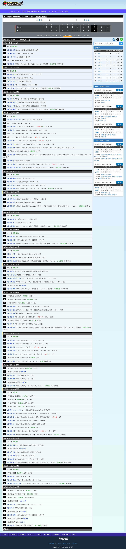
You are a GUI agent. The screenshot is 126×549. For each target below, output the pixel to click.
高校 (13, 534)
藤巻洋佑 (114, 176)
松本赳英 (119, 158)
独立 (65, 534)
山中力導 (96, 160)
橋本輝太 (114, 117)
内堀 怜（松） (103, 120)
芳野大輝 (108, 174)
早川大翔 (107, 193)
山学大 (100, 62)
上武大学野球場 (41, 17)
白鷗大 (100, 53)
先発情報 (86, 35)
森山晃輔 (103, 176)
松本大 (39, 20)
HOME (4, 534)
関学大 (100, 65)
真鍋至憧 (119, 176)
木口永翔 (108, 194)
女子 (56, 534)
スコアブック (78, 35)
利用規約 (74, 543)
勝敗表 (43, 11)
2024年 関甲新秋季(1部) (30, 11)
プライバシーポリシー (63, 543)
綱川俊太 (108, 117)
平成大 (100, 77)
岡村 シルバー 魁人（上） (106, 178)
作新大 (100, 74)
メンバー (47, 35)
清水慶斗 (103, 174)
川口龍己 (108, 176)
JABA (39, 534)
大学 (17, 11)
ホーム (11, 11)
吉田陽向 (114, 158)
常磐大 (100, 71)
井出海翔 (103, 194)
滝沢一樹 (108, 135)
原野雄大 (103, 158)
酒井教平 (104, 156)
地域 (74, 534)
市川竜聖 (117, 154)
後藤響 (103, 193)
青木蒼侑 (103, 117)
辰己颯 (103, 154)
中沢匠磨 (103, 137)
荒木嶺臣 (108, 100)
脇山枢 (112, 154)
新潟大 (100, 80)
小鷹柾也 (103, 118)
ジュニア (31, 534)
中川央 (100, 156)
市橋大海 (107, 154)
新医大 (100, 59)
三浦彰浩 (103, 100)
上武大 (86, 20)
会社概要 (51, 543)
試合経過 (39, 35)
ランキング (52, 11)
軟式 (47, 534)
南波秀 (103, 102)
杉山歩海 (108, 158)
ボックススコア (56, 35)
